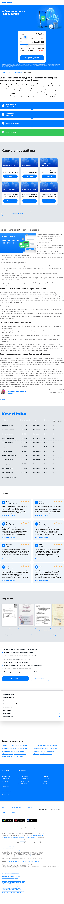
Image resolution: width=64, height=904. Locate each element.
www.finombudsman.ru (33, 855)
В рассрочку (23, 783)
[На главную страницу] (7, 2)
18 (31, 45)
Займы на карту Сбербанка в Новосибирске (15, 745)
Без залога (46, 776)
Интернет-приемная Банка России (9, 848)
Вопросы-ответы (16, 807)
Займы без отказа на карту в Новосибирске (15, 748)
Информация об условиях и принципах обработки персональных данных (23, 861)
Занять (3, 807)
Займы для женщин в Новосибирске (13, 751)
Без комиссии (24, 778)
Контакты (5, 781)
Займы (14, 812)
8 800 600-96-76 (43, 809)
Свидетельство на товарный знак (25, 628)
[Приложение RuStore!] (32, 820)
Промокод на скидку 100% (8, 64)
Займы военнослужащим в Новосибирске (45, 748)
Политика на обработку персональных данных (12, 873)
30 (43, 45)
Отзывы (4, 812)
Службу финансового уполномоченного (25, 851)
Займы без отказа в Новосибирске (12, 757)
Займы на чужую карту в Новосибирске (14, 754)
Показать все (17, 213)
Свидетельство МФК (6, 628)
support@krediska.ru (55, 809)
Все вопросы (40, 679)
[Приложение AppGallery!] (19, 820)
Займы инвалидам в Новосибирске (43, 751)
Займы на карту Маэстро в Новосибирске (45, 745)
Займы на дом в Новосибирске (42, 754)
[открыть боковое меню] (61, 2)
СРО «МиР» (22, 841)
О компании (29, 807)
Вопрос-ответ (6, 794)
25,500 (32, 38)
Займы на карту (6, 776)
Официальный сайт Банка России (9, 846)
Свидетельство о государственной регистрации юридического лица (43, 629)
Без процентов (24, 781)
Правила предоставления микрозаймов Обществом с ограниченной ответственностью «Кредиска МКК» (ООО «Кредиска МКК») (13, 882)
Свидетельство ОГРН (56, 628)
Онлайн (45, 783)
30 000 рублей (24, 776)
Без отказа (46, 778)
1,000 (21, 38)
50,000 (42, 38)
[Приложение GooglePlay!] (7, 820)
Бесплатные (46, 781)
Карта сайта (29, 810)
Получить (32, 58)
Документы (5, 778)
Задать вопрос (15, 679)
